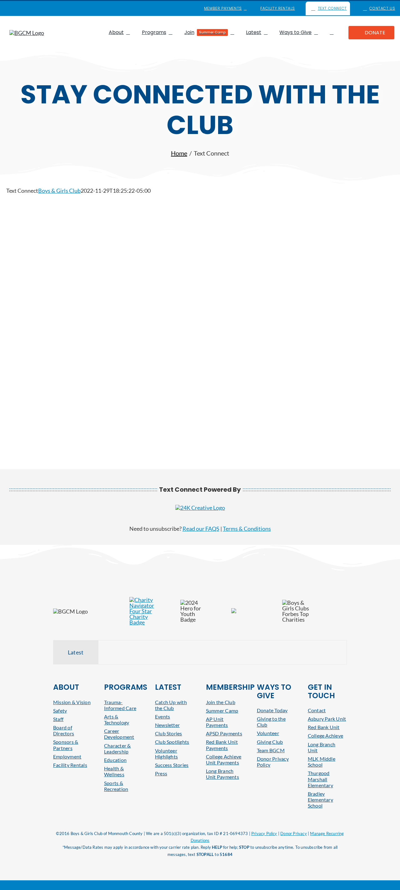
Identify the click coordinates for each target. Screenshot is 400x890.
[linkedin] (41, 8)
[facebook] (11, 8)
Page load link (16, 884)
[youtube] (21, 8)
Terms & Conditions (247, 528)
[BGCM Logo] (26, 32)
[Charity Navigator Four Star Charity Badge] (141, 599)
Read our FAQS (200, 528)
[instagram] (31, 8)
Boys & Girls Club (59, 190)
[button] (331, 32)
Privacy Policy (264, 833)
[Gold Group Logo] (200, 507)
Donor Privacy (293, 833)
